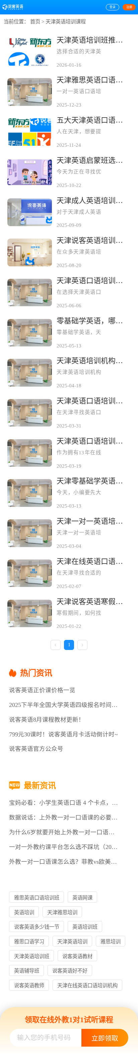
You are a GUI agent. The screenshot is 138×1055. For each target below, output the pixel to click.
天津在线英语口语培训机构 (87, 985)
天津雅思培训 (62, 912)
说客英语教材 (77, 956)
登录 (113, 7)
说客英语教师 (29, 985)
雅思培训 (110, 941)
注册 (129, 7)
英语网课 (82, 898)
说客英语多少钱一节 (36, 927)
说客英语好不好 (69, 971)
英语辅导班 (26, 971)
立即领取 (104, 1038)
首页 (35, 21)
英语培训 (24, 912)
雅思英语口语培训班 (36, 898)
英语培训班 (84, 927)
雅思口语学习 (29, 941)
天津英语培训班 (31, 956)
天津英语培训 (72, 941)
